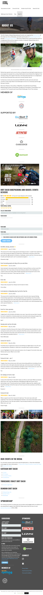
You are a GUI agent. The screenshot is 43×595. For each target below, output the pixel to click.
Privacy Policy (25, 568)
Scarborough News (7, 484)
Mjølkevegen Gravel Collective (6, 14)
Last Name (4, 533)
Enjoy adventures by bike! (5, 8)
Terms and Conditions (27, 573)
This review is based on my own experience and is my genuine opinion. (20, 237)
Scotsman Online (7, 475)
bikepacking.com (7, 492)
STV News (5, 474)
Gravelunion (6, 477)
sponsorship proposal (6, 508)
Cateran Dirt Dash (15, 8)
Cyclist (4, 472)
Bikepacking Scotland (35, 36)
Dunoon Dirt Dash (36, 8)
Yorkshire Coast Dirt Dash (26, 8)
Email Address (5, 523)
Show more (31, 256)
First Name (4, 528)
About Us (20, 14)
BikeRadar (5, 495)
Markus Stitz (36, 35)
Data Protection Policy (27, 570)
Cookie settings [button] (20, 593)
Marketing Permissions (7, 538)
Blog (15, 14)
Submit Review (6, 241)
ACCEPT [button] (26, 593)
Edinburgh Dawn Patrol (10, 38)
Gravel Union (6, 493)
